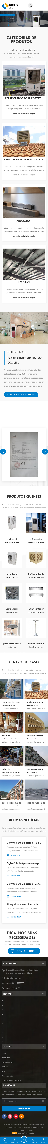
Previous (3, 452)
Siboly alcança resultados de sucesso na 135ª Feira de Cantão (24, 904)
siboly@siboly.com (13, 978)
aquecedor (24, 221)
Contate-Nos (25, 951)
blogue (30, 1130)
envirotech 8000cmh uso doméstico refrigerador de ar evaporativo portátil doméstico (12, 541)
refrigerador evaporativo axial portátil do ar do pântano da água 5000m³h (36, 541)
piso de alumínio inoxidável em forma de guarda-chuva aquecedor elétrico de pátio (36, 645)
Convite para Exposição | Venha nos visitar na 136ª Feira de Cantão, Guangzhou (24, 884)
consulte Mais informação (24, 113)
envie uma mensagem (24, 1139)
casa (4, 1053)
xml (3, 1071)
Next (45, 452)
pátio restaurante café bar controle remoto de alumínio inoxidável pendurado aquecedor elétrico (12, 645)
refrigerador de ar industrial (24, 159)
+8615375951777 (13, 988)
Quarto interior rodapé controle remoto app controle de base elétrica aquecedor (36, 611)
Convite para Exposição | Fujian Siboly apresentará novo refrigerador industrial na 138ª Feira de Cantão (24, 842)
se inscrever (24, 1108)
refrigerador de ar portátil (24, 98)
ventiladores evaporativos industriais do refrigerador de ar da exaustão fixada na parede (12, 611)
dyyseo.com (20, 1130)
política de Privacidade (11, 1080)
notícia (5, 1067)
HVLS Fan (24, 282)
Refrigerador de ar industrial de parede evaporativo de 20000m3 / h (36, 576)
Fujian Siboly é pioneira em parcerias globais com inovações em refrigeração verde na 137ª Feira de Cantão (24, 863)
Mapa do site (7, 1076)
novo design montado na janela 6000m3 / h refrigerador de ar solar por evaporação (12, 576)
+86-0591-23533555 (15, 983)
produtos (6, 1058)
